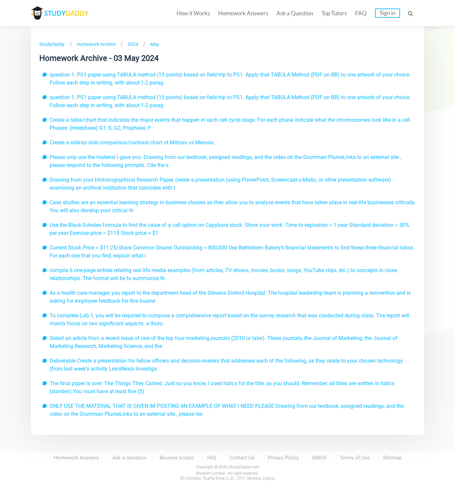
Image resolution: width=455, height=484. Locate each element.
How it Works (193, 13)
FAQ (361, 13)
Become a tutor (177, 458)
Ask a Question (294, 13)
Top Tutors (334, 13)
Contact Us (241, 458)
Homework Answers (243, 13)
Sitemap (392, 458)
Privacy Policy (283, 458)
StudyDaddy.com (244, 467)
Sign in (387, 12)
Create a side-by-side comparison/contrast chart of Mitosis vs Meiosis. (132, 142)
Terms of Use (355, 458)
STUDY (66, 13)
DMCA (319, 458)
